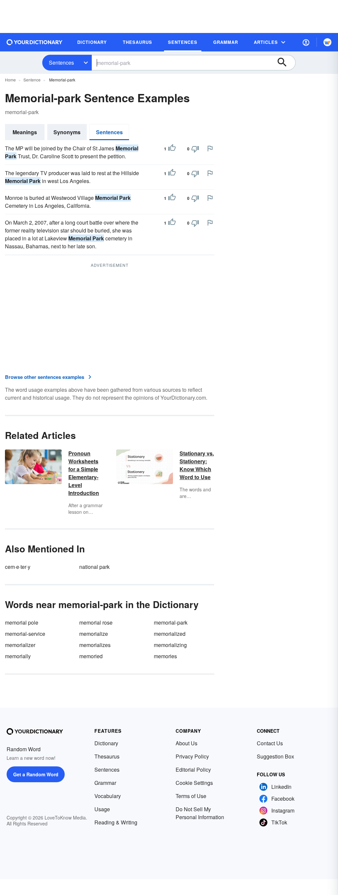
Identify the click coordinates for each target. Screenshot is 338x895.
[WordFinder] (327, 42)
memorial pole (21, 622)
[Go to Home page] (35, 42)
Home (10, 79)
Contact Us (270, 743)
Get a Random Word (35, 774)
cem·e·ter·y (17, 567)
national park (94, 567)
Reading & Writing (115, 822)
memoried (91, 656)
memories (165, 656)
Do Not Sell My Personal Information (200, 813)
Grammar (105, 783)
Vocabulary (107, 796)
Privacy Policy (192, 756)
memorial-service (25, 633)
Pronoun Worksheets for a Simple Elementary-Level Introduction (83, 473)
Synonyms (67, 132)
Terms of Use (191, 796)
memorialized (170, 633)
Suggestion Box (275, 756)
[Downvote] (195, 148)
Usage (102, 809)
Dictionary (106, 743)
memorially (18, 656)
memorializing (170, 645)
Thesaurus (106, 756)
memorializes (95, 645)
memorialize (93, 633)
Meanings (25, 132)
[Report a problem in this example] (210, 148)
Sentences (61, 62)
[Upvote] (172, 148)
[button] (306, 42)
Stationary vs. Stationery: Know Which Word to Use (197, 465)
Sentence (32, 79)
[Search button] (285, 62)
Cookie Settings (194, 783)
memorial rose (96, 622)
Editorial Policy (193, 769)
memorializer (20, 645)
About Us (186, 743)
